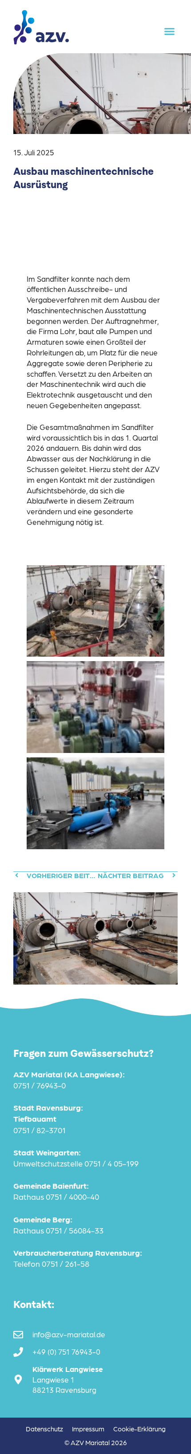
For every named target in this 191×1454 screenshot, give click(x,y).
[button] (169, 31)
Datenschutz (44, 1429)
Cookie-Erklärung (139, 1429)
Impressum (88, 1429)
